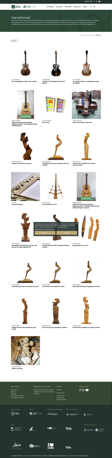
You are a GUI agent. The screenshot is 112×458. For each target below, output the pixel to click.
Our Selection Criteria (17, 398)
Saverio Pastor (46, 162)
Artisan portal (60, 393)
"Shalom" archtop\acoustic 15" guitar (53, 82)
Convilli (14, 203)
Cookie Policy (60, 396)
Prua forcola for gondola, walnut (54, 327)
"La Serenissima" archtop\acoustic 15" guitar (86, 82)
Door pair (45, 122)
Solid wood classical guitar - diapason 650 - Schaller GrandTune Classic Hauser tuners (86, 206)
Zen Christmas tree (49, 204)
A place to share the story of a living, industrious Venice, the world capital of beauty (44, 392)
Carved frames (17, 204)
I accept (67, 233)
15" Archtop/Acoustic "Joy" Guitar (24, 81)
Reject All (45, 233)
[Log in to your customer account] (91, 7)
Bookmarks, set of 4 (80, 245)
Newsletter (88, 1)
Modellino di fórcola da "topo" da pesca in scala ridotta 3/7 (24, 246)
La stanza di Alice (47, 121)
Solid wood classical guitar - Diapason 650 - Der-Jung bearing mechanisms (24, 124)
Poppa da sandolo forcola (21, 163)
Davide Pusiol (15, 80)
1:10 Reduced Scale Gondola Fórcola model (55, 246)
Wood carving (17, 368)
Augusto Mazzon (16, 367)
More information (39, 229)
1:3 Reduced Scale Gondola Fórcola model (55, 164)
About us (13, 392)
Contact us (59, 390)
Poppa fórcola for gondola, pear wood (24, 328)
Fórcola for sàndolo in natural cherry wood (84, 164)
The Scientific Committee (18, 396)
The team (13, 394)
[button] (68, 7)
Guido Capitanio (16, 121)
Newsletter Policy (61, 400)
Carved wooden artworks (82, 122)
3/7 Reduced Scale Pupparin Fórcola (86, 286)
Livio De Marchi (77, 121)
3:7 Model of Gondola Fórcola (53, 286)
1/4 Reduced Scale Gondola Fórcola (25, 286)
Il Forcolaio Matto (16, 162)
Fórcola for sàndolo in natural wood (86, 327)
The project (14, 390)
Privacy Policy (60, 398)
